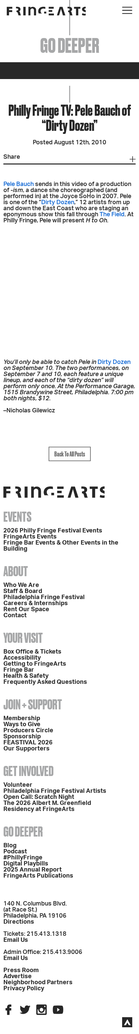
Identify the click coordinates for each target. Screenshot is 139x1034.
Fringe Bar (18, 670)
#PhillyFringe (23, 858)
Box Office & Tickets (32, 652)
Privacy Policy (23, 989)
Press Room (21, 970)
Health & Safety (26, 676)
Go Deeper (23, 831)
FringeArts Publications (38, 876)
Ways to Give (21, 725)
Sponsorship (22, 737)
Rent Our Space (26, 609)
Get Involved (28, 771)
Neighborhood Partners (38, 983)
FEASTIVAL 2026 (28, 743)
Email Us (15, 940)
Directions (18, 922)
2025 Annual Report (32, 870)
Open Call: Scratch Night (38, 797)
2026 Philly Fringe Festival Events (52, 531)
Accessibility (22, 658)
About (15, 571)
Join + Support (32, 704)
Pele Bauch (18, 184)
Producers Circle (28, 731)
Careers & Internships (35, 603)
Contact (15, 616)
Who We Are (21, 585)
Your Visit (23, 637)
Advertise (17, 976)
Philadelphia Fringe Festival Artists (54, 791)
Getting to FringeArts (34, 664)
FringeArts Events (30, 537)
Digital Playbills (25, 864)
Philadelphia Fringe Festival (44, 597)
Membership (21, 718)
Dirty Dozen (57, 202)
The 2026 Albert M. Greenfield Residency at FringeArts (47, 806)
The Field (112, 215)
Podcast (15, 852)
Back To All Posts (69, 454)
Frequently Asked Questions (45, 682)
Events (17, 516)
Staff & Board (22, 591)
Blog (10, 846)
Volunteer (17, 785)
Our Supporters (26, 749)
